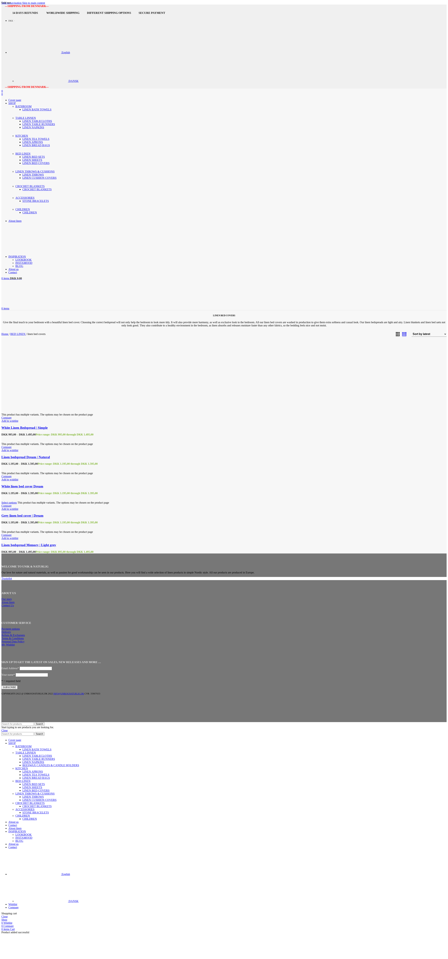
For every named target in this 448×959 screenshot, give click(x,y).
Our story (6, 599)
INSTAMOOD (23, 262)
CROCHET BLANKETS (37, 189)
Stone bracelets (35, 812)
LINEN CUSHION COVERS (39, 177)
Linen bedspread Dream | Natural (25, 457)
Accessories (24, 809)
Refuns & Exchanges (13, 635)
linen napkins (33, 762)
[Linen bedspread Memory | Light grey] (11, 525)
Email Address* (10, 668)
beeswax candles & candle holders (50, 765)
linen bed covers (36, 790)
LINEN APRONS (32, 142)
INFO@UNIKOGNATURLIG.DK (68, 693)
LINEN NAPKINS (33, 127)
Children (22, 815)
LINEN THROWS (33, 174)
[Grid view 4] (404, 334)
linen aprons (32, 771)
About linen (8, 602)
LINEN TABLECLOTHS (37, 121)
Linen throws (33, 796)
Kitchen (21, 768)
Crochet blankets (30, 803)
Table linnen (25, 752)
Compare (13, 907)
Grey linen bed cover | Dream (22, 515)
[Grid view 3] (398, 334)
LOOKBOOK (23, 259)
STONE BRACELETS (35, 200)
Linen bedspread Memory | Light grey (28, 545)
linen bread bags (36, 777)
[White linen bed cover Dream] (14, 466)
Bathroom (23, 746)
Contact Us (7, 605)
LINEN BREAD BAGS (36, 145)
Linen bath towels (36, 749)
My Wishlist (8, 644)
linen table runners (38, 758)
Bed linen (22, 781)
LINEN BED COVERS (36, 163)
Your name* (8, 674)
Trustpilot (6, 578)
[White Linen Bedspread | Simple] (35, 408)
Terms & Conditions (12, 638)
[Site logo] (23, 250)
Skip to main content (33, 2)
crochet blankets (37, 806)
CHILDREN (29, 212)
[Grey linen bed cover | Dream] (13, 496)
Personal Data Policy (12, 641)
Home (5, 334)
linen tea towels (35, 774)
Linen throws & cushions (35, 793)
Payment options (10, 628)
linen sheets (32, 787)
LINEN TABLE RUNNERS (38, 124)
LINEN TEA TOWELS (35, 138)
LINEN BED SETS (33, 156)
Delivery (6, 632)
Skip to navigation (11, 2)
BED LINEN (18, 334)
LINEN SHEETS (32, 159)
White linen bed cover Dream (22, 486)
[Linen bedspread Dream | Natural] (14, 437)
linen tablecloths (37, 755)
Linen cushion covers (39, 799)
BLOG (19, 266)
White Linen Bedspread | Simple (24, 428)
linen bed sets (33, 784)
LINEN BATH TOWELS (36, 109)
